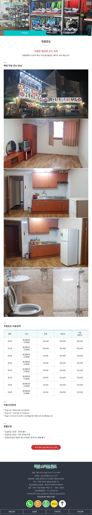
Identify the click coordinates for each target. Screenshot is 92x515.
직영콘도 (24, 32)
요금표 (34, 511)
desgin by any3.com (46, 497)
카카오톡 (80, 511)
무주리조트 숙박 (67, 32)
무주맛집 (57, 511)
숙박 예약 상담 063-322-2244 (46, 447)
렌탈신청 (12, 511)
